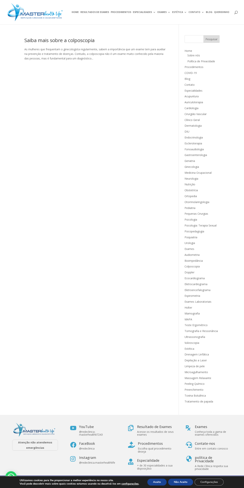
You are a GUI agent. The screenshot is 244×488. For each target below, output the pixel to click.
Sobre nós (193, 55)
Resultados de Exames (94, 12)
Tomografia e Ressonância (201, 331)
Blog (209, 12)
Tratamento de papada (199, 401)
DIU (187, 131)
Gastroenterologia (196, 155)
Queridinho (221, 12)
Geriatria (190, 161)
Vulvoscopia (192, 343)
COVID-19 (191, 73)
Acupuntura (192, 96)
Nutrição (190, 184)
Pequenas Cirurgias (196, 213)
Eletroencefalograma (197, 290)
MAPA (188, 319)
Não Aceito (180, 482)
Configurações (209, 482)
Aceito (157, 482)
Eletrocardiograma (196, 284)
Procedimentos (121, 12)
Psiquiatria (191, 237)
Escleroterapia (193, 143)
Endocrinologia (194, 137)
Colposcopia (192, 266)
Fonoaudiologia (194, 149)
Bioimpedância (194, 260)
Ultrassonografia (195, 337)
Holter (188, 307)
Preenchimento (194, 389)
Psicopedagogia (194, 231)
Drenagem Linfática (197, 354)
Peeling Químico (195, 384)
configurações (130, 484)
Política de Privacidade (201, 61)
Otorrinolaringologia (197, 202)
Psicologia (191, 219)
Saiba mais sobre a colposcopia (59, 40)
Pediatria (190, 208)
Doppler (189, 272)
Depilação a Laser (196, 360)
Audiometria (192, 255)
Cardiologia (191, 108)
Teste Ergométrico (196, 325)
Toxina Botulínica (195, 395)
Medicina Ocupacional (198, 172)
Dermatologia (193, 125)
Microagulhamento (196, 372)
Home (75, 12)
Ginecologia (192, 167)
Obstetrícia (191, 190)
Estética (177, 12)
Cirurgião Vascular (196, 114)
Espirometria (192, 296)
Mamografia (192, 313)
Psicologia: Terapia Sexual (201, 225)
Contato (194, 12)
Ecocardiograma (195, 278)
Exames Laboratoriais (198, 301)
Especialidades (142, 12)
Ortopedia (191, 196)
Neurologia (191, 178)
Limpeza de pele (195, 366)
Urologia (190, 243)
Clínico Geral (192, 120)
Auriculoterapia (194, 102)
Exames (162, 12)
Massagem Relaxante (198, 378)
